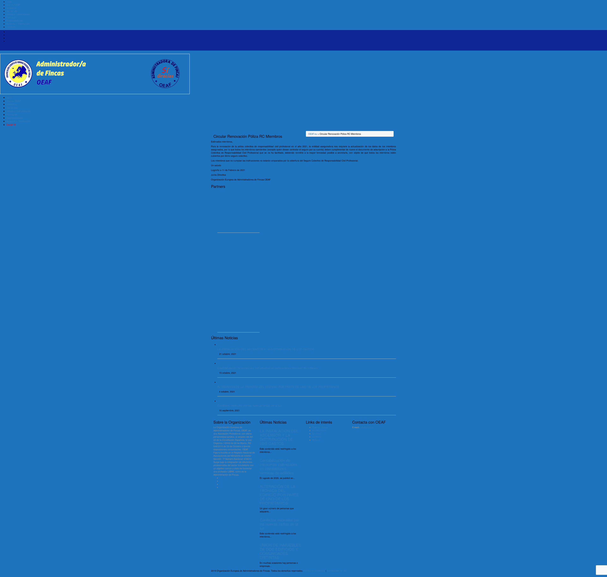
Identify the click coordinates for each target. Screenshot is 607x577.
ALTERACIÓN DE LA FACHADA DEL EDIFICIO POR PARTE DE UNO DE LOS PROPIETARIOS (278, 387)
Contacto (316, 436)
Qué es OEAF (13, 4)
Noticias (316, 439)
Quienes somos (320, 427)
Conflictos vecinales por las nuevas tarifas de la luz (249, 405)
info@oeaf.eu (367, 427)
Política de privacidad (314, 570)
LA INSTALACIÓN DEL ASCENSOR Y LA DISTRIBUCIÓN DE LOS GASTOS (265, 349)
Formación (11, 17)
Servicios (316, 433)
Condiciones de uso (337, 570)
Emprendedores (14, 20)
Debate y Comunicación (18, 14)
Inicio (9, 1)
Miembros (11, 7)
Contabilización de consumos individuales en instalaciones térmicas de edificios (267, 368)
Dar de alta (11, 11)
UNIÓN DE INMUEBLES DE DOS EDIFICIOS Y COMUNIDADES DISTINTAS (280, 551)
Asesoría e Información (18, 23)
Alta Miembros (319, 430)
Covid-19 (10, 26)
